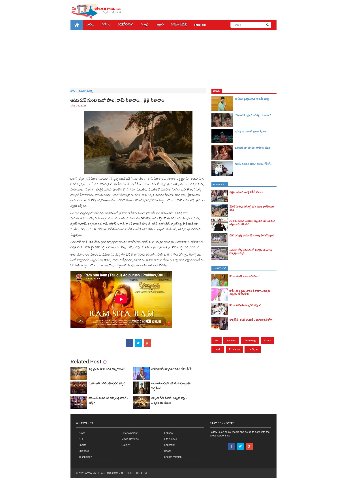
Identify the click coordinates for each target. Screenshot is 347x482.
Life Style (253, 349)
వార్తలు (90, 25)
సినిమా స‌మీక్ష (179, 25)
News (82, 433)
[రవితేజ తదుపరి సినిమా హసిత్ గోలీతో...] (223, 168)
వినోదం (106, 25)
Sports (267, 340)
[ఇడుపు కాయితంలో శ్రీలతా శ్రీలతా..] (223, 136)
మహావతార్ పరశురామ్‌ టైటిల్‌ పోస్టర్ (107, 384)
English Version (173, 457)
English (200, 25)
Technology (250, 340)
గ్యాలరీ (160, 25)
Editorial (168, 433)
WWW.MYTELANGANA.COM (101, 473)
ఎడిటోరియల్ (125, 25)
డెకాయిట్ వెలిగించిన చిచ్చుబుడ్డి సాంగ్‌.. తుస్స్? (108, 401)
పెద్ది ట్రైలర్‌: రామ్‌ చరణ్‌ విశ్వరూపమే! (107, 369)
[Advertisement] (173, 59)
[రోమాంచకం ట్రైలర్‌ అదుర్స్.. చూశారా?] (223, 120)
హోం (72, 91)
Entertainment (129, 433)
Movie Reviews (130, 439)
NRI (217, 340)
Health (218, 349)
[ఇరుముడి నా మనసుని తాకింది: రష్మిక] (223, 152)
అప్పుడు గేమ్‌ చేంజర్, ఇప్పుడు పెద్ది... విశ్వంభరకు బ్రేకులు (169, 401)
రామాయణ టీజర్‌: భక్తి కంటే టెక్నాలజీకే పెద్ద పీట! (171, 387)
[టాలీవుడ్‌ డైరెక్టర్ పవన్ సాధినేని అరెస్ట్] (223, 103)
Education (234, 349)
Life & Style (170, 439)
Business (231, 340)
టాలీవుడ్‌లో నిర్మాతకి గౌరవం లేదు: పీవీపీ (171, 369)
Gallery (125, 445)
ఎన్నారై (145, 25)
